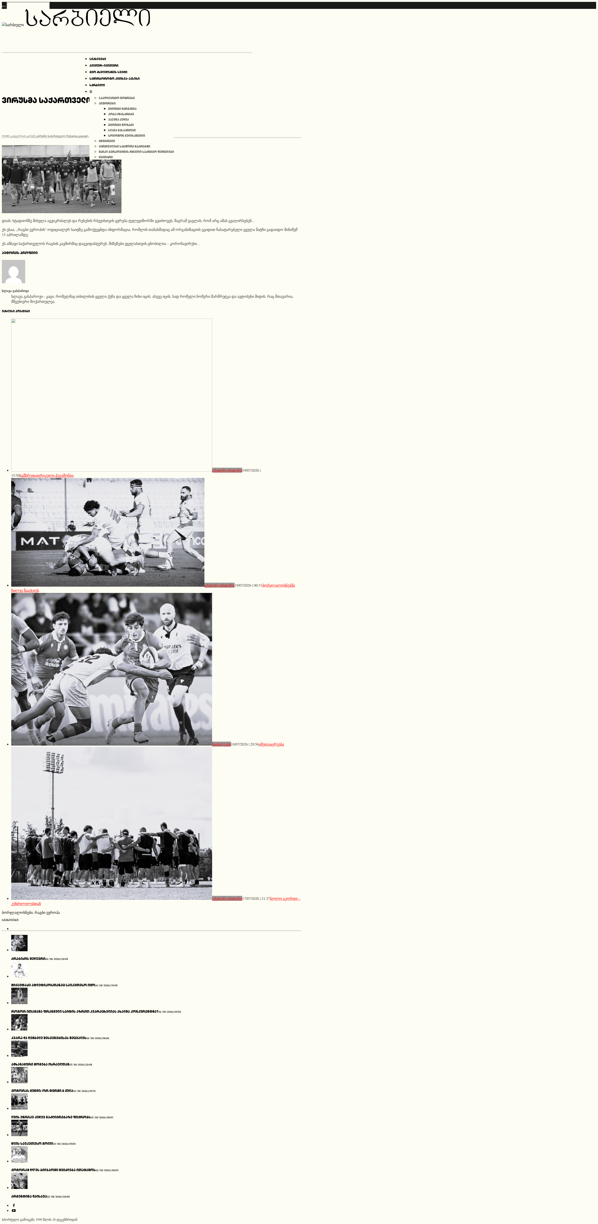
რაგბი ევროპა (47, 912)
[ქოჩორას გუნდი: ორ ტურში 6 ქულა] (19, 1081)
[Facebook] (13, 1205)
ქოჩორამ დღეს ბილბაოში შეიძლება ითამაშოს (53, 1170)
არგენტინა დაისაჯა (29, 1196)
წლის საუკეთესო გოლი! (32, 1143)
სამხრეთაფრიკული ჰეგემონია (47, 475)
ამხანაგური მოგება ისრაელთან (40, 1064)
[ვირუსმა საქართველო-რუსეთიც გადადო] (61, 211)
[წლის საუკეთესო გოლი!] (19, 1134)
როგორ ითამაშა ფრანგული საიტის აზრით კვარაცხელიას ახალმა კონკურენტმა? (84, 1011)
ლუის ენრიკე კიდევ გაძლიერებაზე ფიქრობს (51, 1117)
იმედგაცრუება (271, 744)
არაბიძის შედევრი (28, 958)
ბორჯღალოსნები (17, 912)
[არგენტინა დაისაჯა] (19, 1187)
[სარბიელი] (76, 24)
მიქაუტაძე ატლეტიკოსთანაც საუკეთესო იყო (53, 985)
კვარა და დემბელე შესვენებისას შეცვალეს (48, 1038)
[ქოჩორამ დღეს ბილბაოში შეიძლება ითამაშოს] (19, 1161)
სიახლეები (221, 744)
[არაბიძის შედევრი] (19, 949)
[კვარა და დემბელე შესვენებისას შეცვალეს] (19, 1029)
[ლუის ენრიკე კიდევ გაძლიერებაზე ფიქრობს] (19, 1108)
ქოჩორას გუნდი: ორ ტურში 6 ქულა (42, 1090)
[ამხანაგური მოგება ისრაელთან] (19, 1055)
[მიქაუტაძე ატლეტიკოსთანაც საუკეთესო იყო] (19, 976)
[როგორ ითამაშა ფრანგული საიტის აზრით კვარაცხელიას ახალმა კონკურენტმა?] (19, 1002)
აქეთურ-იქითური (227, 470)
